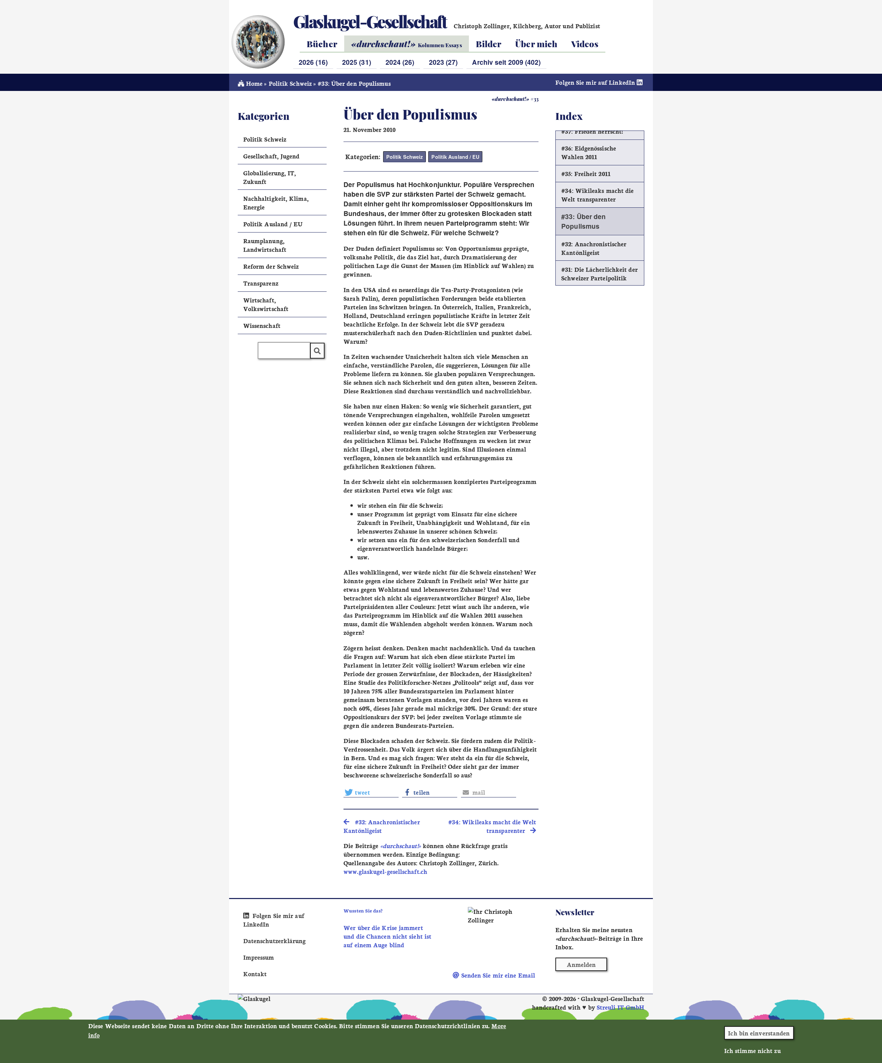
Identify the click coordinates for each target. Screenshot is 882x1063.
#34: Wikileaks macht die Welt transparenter (597, 194)
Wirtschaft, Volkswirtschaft (265, 304)
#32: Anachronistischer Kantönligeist (593, 248)
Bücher (322, 43)
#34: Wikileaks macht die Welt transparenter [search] (492, 826)
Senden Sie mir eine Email (497, 975)
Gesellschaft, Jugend (271, 156)
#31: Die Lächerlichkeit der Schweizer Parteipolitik (599, 273)
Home (253, 83)
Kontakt (255, 973)
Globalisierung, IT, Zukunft (269, 177)
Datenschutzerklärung (274, 940)
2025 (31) (356, 62)
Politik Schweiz (290, 83)
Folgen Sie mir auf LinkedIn (596, 82)
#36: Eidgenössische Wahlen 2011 (588, 152)
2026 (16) (313, 62)
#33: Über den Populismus (583, 221)
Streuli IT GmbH (620, 1007)
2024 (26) (400, 62)
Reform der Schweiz (271, 266)
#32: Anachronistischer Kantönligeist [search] (381, 826)
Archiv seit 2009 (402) (506, 62)
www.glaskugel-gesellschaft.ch (385, 871)
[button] (371, 792)
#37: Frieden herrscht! (592, 131)
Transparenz (260, 283)
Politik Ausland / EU (455, 156)
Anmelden (581, 964)
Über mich (536, 43)
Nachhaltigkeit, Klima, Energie (276, 202)
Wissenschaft (261, 325)
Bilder (489, 43)
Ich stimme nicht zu (752, 1050)
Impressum (258, 957)
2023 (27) (443, 62)
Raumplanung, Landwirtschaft (264, 245)
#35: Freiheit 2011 (586, 173)
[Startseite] (257, 41)
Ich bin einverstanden (759, 1033)
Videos (584, 43)
